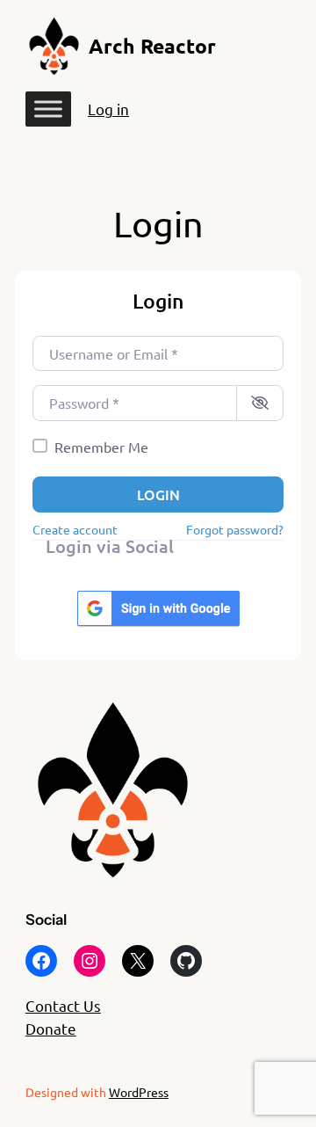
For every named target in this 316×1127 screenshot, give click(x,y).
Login (158, 494)
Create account (75, 529)
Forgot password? (235, 529)
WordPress (139, 1092)
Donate (50, 1028)
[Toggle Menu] (48, 109)
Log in (108, 108)
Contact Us (63, 1005)
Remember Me (101, 446)
